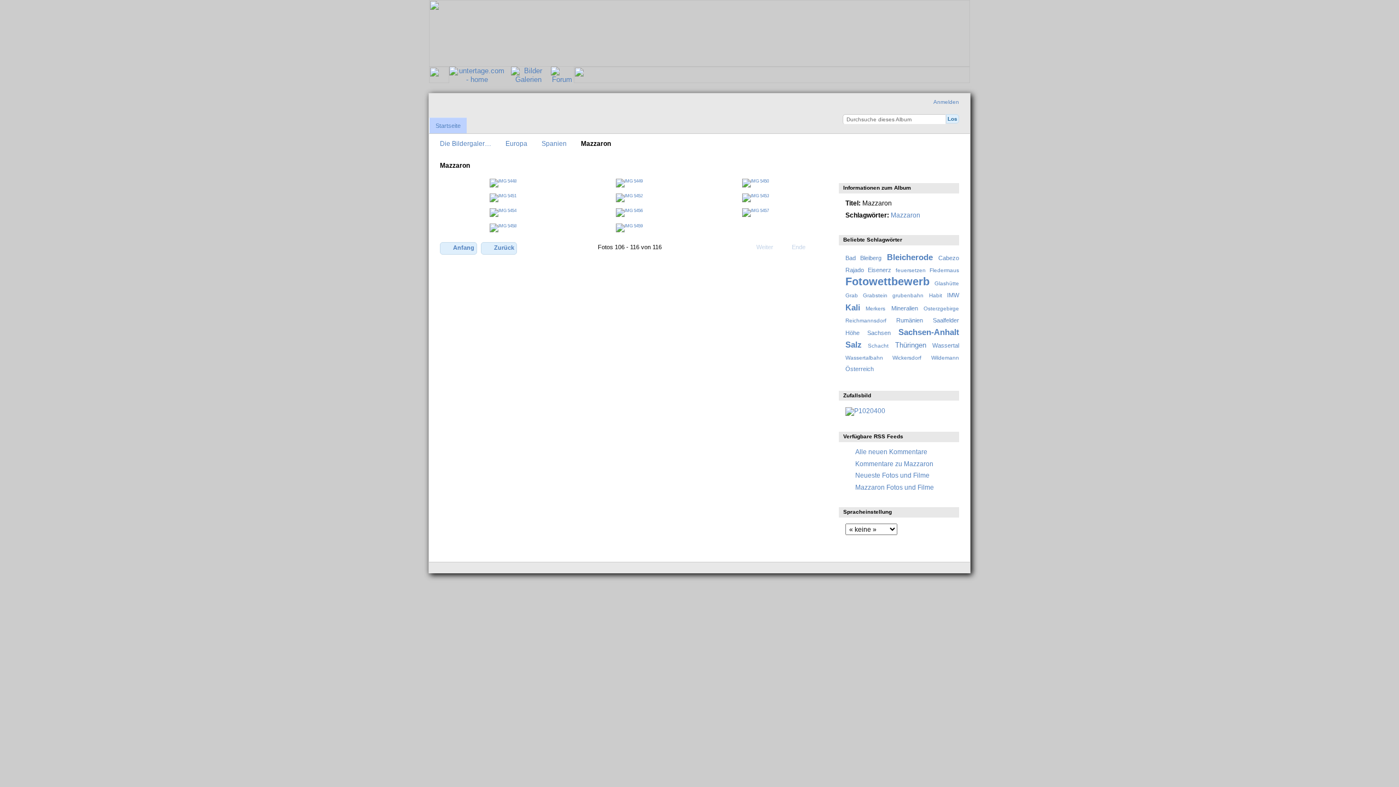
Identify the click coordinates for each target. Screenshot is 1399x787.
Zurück (504, 247)
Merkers (875, 309)
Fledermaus (944, 270)
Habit (935, 295)
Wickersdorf (906, 358)
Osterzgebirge (941, 309)
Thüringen (910, 345)
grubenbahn (908, 295)
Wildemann (945, 358)
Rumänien (909, 320)
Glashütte (946, 283)
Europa (516, 143)
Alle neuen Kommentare (891, 451)
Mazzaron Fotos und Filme (894, 487)
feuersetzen (911, 270)
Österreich (859, 369)
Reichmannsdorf (865, 321)
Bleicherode (910, 257)
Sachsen (879, 333)
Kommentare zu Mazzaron (894, 463)
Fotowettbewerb (887, 281)
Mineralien (904, 308)
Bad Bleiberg (863, 258)
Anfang (463, 247)
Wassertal (945, 345)
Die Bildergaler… (465, 143)
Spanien (554, 143)
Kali (852, 307)
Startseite (448, 125)
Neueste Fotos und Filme (892, 475)
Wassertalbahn (864, 358)
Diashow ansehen (851, 169)
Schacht (878, 346)
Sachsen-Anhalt (928, 332)
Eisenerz (879, 270)
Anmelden (946, 102)
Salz (853, 344)
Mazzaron (905, 215)
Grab (851, 295)
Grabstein (875, 295)
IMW (953, 295)
